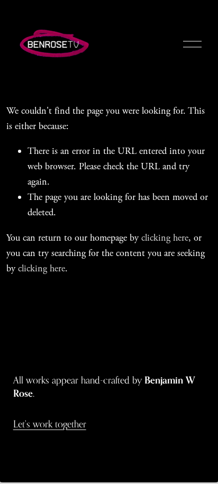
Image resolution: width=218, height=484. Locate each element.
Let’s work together (49, 424)
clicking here (164, 238)
